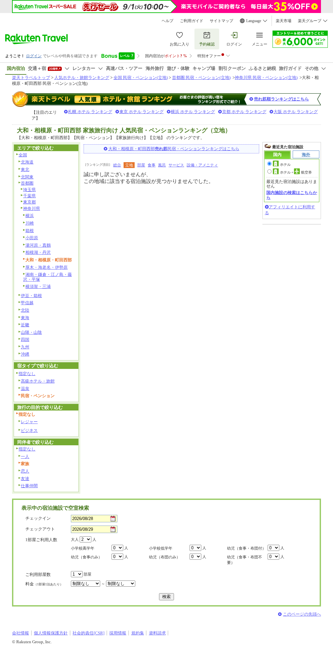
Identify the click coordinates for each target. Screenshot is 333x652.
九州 (25, 347)
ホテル (285, 164)
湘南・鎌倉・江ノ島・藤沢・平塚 (47, 277)
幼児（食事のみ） (86, 557)
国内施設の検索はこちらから (291, 195)
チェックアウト (40, 529)
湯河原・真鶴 (38, 245)
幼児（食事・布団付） (246, 548)
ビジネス (29, 430)
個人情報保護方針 (51, 633)
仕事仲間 (29, 485)
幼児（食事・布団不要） (244, 560)
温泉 (25, 388)
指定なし (27, 373)
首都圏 (27, 183)
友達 (25, 478)
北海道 (27, 162)
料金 (44, 583)
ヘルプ (167, 21)
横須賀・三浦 (38, 286)
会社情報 (20, 633)
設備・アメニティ (202, 165)
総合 (117, 165)
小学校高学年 (82, 548)
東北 (25, 169)
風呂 (162, 165)
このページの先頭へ (302, 614)
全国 (23, 154)
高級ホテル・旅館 (38, 381)
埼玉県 (29, 189)
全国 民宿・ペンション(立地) (140, 77)
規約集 (137, 633)
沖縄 (25, 354)
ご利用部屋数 (38, 574)
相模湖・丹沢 (38, 252)
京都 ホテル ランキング (244, 111)
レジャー (29, 421)
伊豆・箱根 (31, 295)
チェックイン (38, 518)
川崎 (29, 223)
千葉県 (29, 195)
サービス (176, 165)
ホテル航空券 (296, 172)
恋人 (25, 471)
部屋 (141, 165)
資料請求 (157, 633)
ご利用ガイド (191, 21)
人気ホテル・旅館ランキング (81, 77)
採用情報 (117, 633)
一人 (25, 456)
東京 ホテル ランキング (141, 111)
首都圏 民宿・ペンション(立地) (201, 77)
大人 (75, 539)
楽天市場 (283, 21)
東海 (25, 317)
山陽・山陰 (31, 332)
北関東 (27, 177)
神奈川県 (31, 208)
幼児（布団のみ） (164, 557)
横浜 (29, 215)
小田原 (31, 237)
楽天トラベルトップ (31, 77)
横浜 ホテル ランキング (193, 111)
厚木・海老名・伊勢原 (46, 267)
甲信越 (27, 302)
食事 (151, 165)
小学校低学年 (160, 548)
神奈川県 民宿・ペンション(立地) (266, 77)
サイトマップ (221, 21)
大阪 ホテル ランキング (295, 111)
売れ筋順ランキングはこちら (281, 99)
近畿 (25, 324)
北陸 (25, 310)
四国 (25, 339)
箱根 (29, 230)
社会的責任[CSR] (88, 633)
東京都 (29, 202)
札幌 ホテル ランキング (90, 111)
